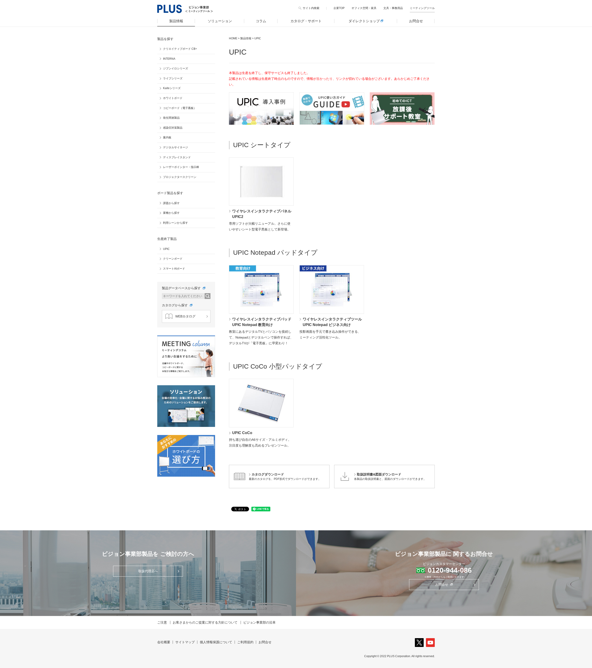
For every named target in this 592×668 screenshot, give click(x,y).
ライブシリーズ (172, 78)
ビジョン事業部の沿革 (259, 622)
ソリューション (220, 21)
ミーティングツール (422, 8)
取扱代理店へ (148, 571)
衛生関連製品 (171, 117)
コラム (261, 21)
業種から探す (171, 212)
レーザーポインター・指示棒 (181, 167)
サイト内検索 (311, 8)
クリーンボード (172, 258)
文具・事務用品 (393, 8)
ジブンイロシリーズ (175, 68)
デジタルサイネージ (175, 147)
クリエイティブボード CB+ (180, 48)
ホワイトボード (172, 98)
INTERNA (169, 58)
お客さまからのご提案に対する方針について (205, 622)
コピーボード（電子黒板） (179, 108)
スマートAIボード (174, 268)
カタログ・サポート (306, 21)
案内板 (167, 137)
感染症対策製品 (172, 127)
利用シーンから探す (175, 222)
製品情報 (176, 21)
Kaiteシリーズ (172, 88)
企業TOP (339, 8)
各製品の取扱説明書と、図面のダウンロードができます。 (390, 476)
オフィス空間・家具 (364, 8)
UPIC (166, 249)
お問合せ (416, 21)
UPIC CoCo (242, 433)
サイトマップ (185, 642)
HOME (233, 38)
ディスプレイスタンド (177, 157)
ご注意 (162, 622)
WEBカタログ (185, 316)
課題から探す (171, 203)
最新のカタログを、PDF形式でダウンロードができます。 (285, 476)
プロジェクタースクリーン (179, 177)
